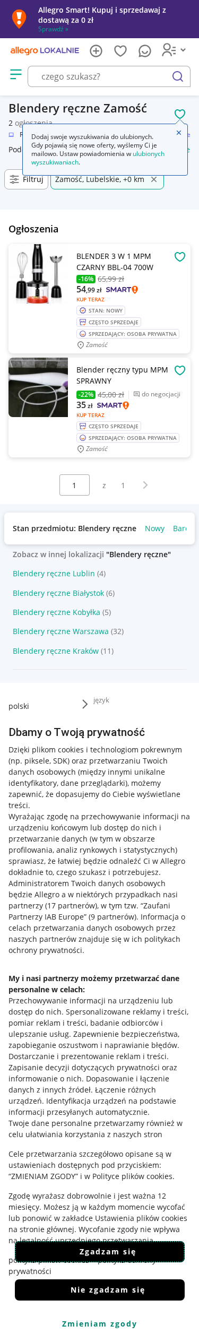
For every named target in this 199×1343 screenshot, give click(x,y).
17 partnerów (71, 905)
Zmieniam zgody (99, 1324)
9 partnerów (112, 917)
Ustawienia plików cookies (141, 1218)
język (101, 700)
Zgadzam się (108, 1251)
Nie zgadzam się (108, 1290)
